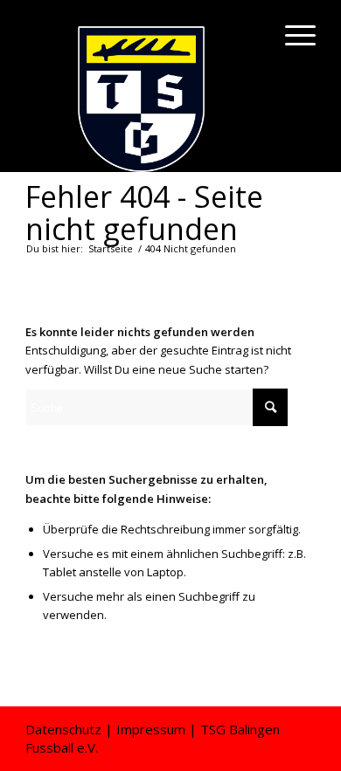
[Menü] (292, 35)
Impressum (150, 729)
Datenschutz (63, 729)
